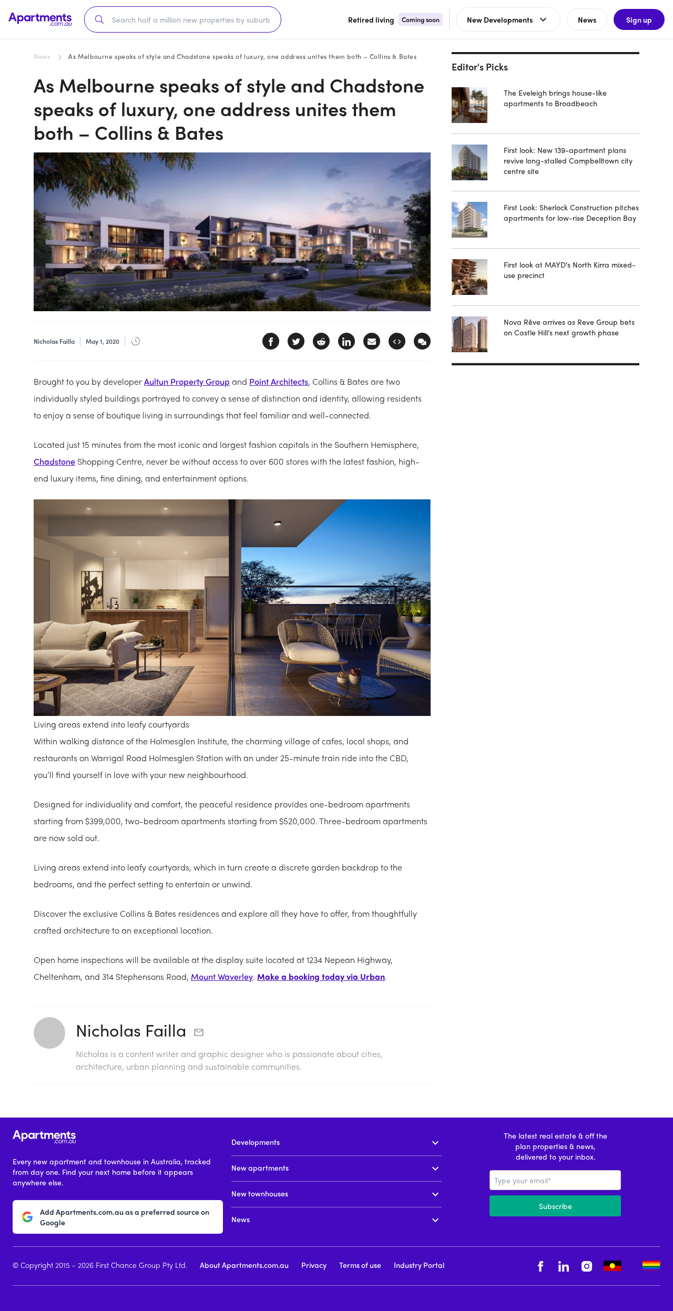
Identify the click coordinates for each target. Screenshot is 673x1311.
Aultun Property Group (187, 381)
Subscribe (555, 1206)
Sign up (639, 19)
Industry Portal (419, 1264)
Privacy (314, 1264)
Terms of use (360, 1264)
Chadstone (54, 461)
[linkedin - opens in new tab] (563, 1266)
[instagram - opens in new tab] (586, 1266)
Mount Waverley (222, 976)
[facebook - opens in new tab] (540, 1266)
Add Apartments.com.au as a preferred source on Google (124, 1216)
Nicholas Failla (131, 1030)
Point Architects (278, 381)
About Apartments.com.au (244, 1264)
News (42, 56)
